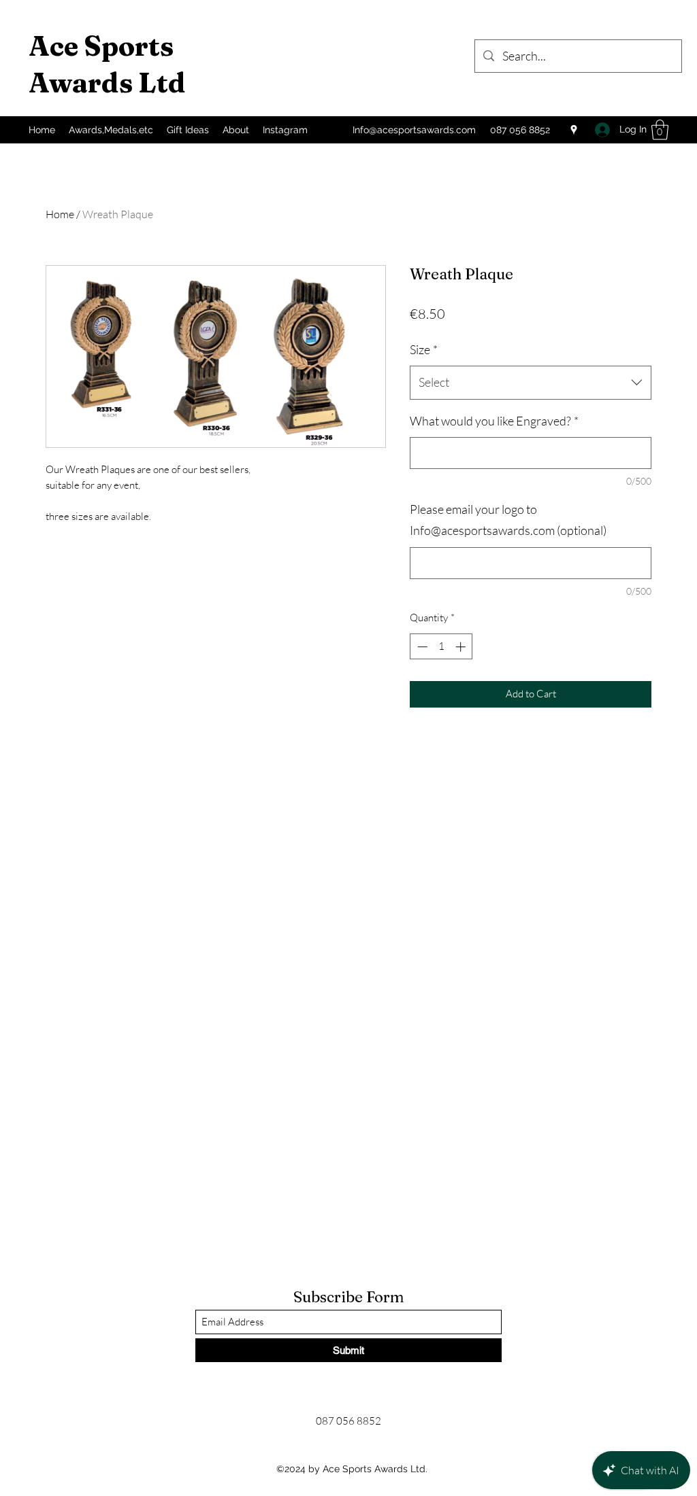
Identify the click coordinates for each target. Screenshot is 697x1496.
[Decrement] (421, 646)
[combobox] (530, 383)
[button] (659, 130)
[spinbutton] (441, 646)
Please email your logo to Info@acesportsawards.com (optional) (508, 520)
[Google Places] (574, 130)
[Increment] (462, 646)
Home (60, 214)
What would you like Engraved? (494, 420)
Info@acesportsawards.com (414, 129)
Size (424, 349)
